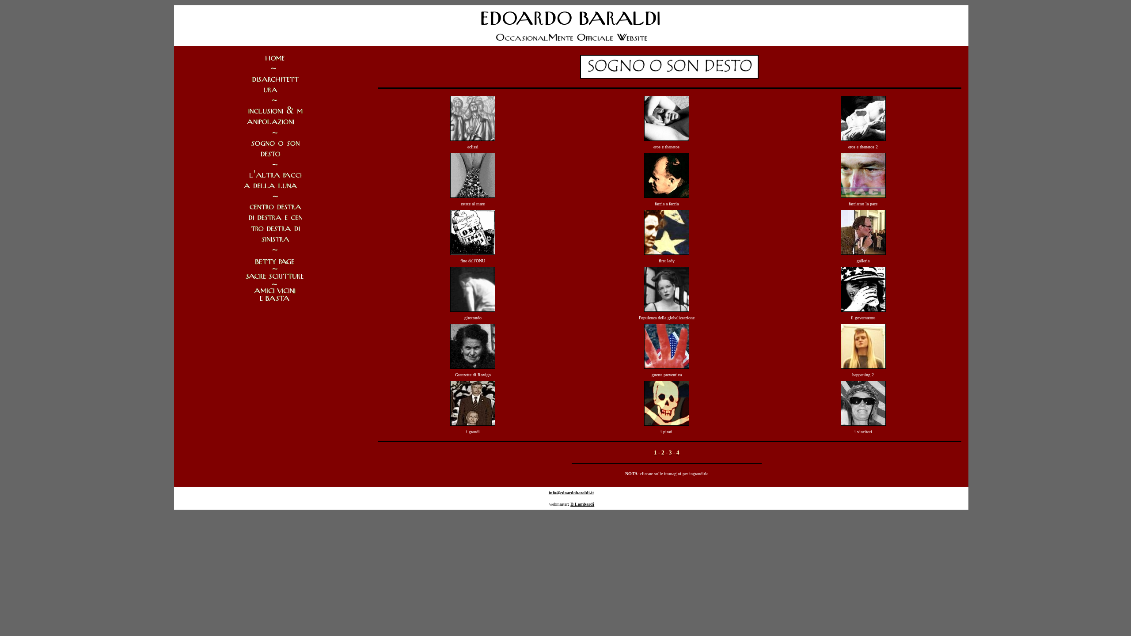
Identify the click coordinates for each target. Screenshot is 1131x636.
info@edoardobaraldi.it (571, 492)
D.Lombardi (582, 504)
